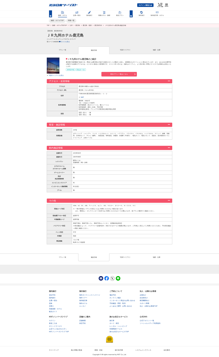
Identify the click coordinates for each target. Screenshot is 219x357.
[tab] (62, 50)
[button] (145, 5)
